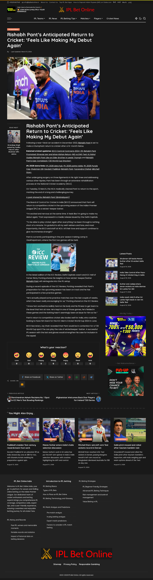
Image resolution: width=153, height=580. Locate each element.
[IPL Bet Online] (76, 10)
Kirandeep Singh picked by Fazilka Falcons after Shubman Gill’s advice (13, 149)
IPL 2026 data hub (54, 165)
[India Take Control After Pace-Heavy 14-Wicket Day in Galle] (111, 275)
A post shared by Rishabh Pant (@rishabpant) (48, 197)
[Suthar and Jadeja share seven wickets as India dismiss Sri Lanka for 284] (111, 287)
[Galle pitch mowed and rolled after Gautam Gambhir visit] (130, 430)
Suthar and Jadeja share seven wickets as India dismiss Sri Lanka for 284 (132, 286)
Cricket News (13, 29)
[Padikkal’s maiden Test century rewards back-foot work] (23, 430)
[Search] (144, 18)
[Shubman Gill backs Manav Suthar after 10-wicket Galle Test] (111, 262)
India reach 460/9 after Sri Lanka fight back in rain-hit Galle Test (131, 299)
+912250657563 (14, 2)
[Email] (22, 384)
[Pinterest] (70, 377)
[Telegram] (91, 377)
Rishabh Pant (84, 142)
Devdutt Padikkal (52, 169)
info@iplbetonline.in (31, 2)
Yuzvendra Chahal (82, 169)
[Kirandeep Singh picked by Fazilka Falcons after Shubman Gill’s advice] (14, 136)
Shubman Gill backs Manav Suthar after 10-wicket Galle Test (132, 261)
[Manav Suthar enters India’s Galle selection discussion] (59, 430)
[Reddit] (84, 377)
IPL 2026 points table (73, 165)
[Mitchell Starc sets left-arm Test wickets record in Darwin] (94, 430)
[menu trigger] (10, 18)
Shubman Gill (37, 169)
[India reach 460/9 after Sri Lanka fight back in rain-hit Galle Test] (111, 301)
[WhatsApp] (77, 377)
